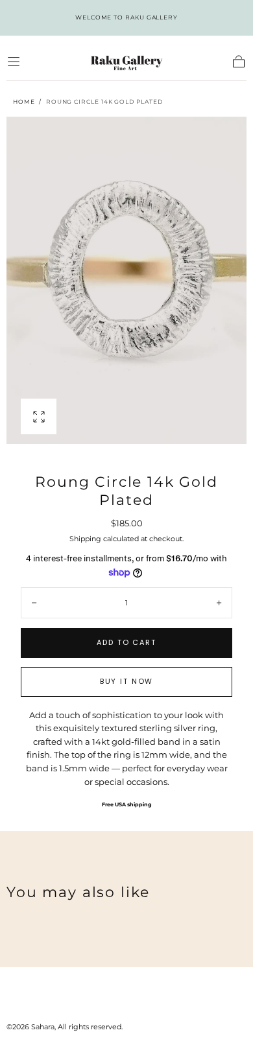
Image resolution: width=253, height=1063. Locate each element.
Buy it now (126, 681)
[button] (13, 61)
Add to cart (126, 642)
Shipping (85, 538)
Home (24, 101)
